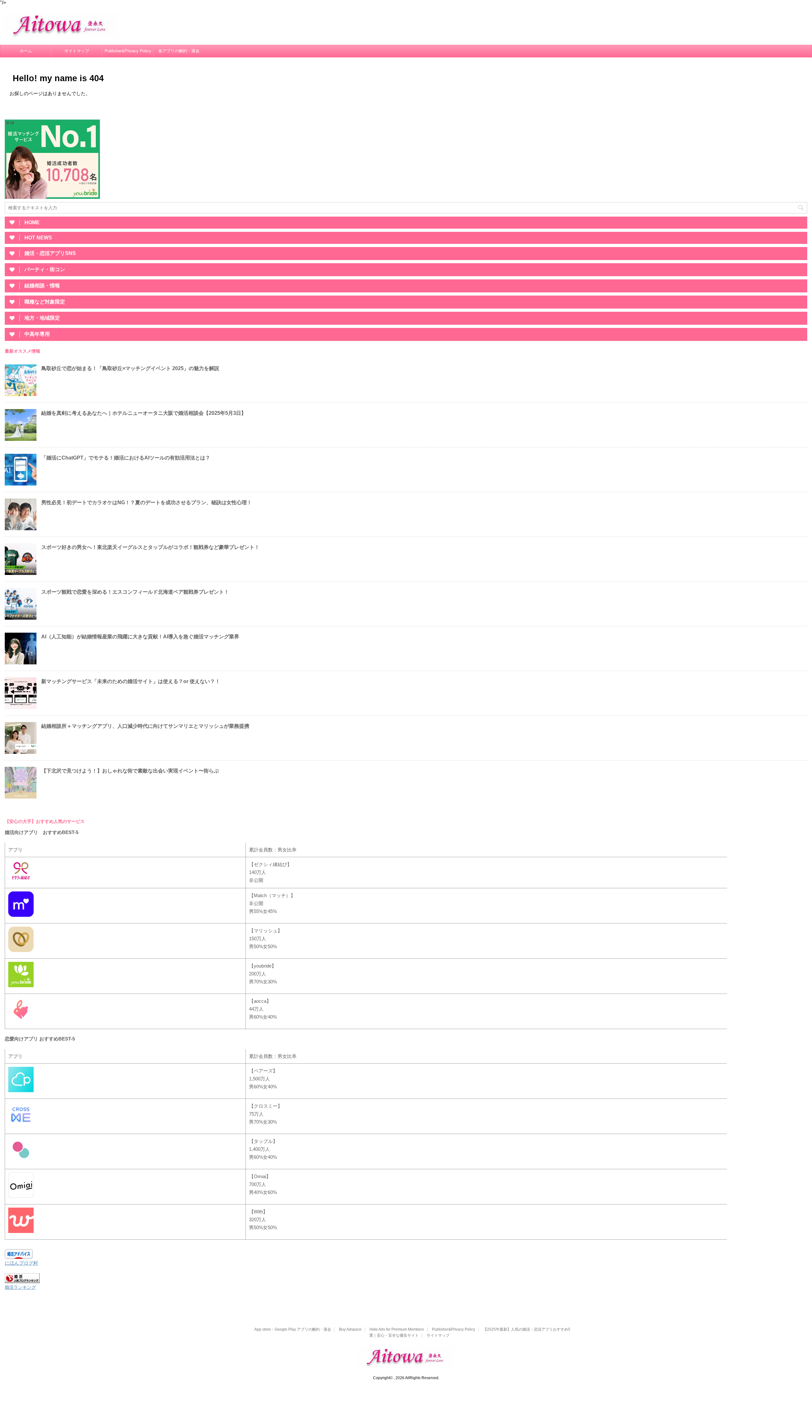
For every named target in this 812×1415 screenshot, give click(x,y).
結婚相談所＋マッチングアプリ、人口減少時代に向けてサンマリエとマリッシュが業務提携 (145, 726)
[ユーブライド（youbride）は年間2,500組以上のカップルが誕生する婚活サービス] (21, 986)
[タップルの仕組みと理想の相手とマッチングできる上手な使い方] (21, 1161)
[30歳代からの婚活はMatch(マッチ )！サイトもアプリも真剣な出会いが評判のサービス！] (21, 916)
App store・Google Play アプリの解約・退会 (292, 1329)
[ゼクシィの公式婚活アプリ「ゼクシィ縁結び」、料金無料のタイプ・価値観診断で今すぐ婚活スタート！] (21, 881)
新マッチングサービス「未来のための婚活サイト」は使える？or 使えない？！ (130, 681)
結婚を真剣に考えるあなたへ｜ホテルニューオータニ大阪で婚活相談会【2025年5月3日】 (143, 413)
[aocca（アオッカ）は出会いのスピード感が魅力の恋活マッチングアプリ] (21, 1021)
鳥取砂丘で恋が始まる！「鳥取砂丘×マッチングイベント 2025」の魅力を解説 (130, 368)
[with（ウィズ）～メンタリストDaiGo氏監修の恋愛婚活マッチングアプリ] (21, 1232)
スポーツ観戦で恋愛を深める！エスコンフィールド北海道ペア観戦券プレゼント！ (135, 592)
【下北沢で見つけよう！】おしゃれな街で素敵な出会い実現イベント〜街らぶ (130, 770)
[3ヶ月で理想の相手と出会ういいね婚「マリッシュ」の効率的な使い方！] (21, 951)
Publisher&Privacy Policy (128, 51)
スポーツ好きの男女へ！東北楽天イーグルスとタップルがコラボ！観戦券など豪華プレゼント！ (150, 547)
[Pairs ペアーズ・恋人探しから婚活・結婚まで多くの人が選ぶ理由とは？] (21, 1091)
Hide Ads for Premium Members (397, 1329)
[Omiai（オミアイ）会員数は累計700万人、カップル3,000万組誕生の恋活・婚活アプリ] (21, 1197)
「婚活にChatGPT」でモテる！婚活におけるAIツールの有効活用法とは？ (125, 457)
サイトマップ (76, 51)
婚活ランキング (20, 1287)
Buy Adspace (350, 1329)
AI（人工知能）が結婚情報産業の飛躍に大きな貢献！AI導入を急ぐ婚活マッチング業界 (140, 636)
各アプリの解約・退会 (179, 51)
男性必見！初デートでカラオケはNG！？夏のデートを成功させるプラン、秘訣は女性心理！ (146, 502)
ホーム (26, 51)
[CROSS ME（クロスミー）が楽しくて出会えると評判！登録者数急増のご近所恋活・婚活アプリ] (21, 1126)
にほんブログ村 (21, 1263)
